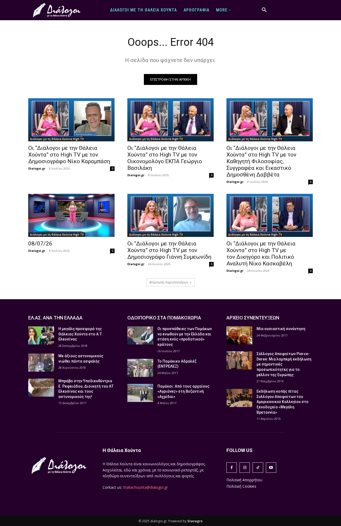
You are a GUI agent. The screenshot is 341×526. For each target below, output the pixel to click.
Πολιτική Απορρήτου (244, 479)
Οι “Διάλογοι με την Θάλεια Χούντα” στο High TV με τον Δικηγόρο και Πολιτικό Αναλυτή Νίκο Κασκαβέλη (260, 253)
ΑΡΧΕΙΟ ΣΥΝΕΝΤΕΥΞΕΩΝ (252, 317)
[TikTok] (258, 467)
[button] (264, 10)
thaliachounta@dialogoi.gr (145, 487)
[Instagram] (244, 467)
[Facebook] (231, 467)
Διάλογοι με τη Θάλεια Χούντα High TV (57, 139)
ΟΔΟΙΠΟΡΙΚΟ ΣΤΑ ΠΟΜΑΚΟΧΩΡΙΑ (164, 317)
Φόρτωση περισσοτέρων (168, 282)
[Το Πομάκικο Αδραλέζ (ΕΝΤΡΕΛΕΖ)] (140, 368)
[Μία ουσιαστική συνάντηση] (239, 335)
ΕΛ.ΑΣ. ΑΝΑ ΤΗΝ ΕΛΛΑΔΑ (55, 317)
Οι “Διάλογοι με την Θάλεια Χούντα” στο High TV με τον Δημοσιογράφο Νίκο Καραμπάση (69, 155)
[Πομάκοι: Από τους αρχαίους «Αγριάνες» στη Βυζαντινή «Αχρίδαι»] (140, 393)
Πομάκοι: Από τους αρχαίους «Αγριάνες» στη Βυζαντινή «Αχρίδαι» (183, 391)
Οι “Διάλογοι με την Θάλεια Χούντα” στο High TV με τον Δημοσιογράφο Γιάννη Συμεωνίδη (169, 250)
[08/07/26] (71, 215)
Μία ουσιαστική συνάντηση (281, 329)
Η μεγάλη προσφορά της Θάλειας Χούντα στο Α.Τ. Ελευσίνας (80, 334)
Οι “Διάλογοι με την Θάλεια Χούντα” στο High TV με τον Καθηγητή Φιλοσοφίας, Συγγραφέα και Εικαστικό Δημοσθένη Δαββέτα (261, 161)
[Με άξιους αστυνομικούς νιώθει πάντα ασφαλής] (41, 363)
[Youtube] (271, 467)
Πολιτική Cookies (241, 486)
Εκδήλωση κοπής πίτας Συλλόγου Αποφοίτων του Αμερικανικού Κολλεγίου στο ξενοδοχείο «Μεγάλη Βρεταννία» (282, 401)
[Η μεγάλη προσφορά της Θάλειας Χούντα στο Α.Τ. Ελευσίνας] (41, 335)
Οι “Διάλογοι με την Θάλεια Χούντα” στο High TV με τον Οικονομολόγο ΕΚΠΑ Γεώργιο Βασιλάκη (164, 158)
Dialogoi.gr (36, 168)
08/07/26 (40, 243)
